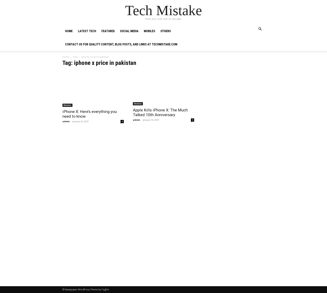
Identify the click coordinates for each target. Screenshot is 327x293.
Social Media (129, 31)
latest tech (87, 31)
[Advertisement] (234, 84)
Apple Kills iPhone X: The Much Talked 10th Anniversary (160, 112)
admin (66, 121)
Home (69, 31)
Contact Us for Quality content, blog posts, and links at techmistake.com (121, 44)
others (165, 31)
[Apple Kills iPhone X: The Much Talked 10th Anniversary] (163, 87)
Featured (108, 31)
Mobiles (149, 31)
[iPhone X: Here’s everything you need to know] (93, 88)
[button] (260, 29)
